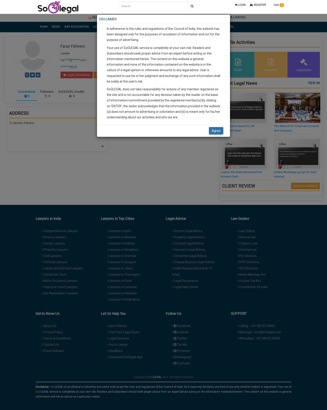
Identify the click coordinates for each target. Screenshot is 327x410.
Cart (278, 4)
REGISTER (259, 4)
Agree (216, 131)
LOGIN (241, 4)
